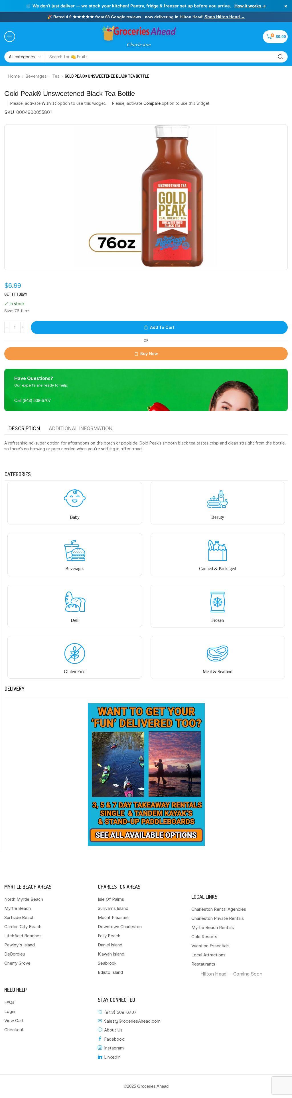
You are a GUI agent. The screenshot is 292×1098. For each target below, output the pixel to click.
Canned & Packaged (217, 568)
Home (14, 76)
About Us (113, 1030)
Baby (75, 517)
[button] (9, 36)
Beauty (217, 517)
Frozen (217, 620)
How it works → (250, 6)
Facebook (114, 1039)
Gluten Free (74, 671)
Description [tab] (24, 428)
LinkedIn (112, 1057)
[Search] (280, 56)
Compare (152, 103)
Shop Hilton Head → (224, 16)
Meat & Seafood (217, 671)
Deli (74, 620)
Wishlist (49, 103)
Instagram (114, 1048)
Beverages (36, 76)
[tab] (24, 429)
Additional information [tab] (81, 428)
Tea (56, 76)
